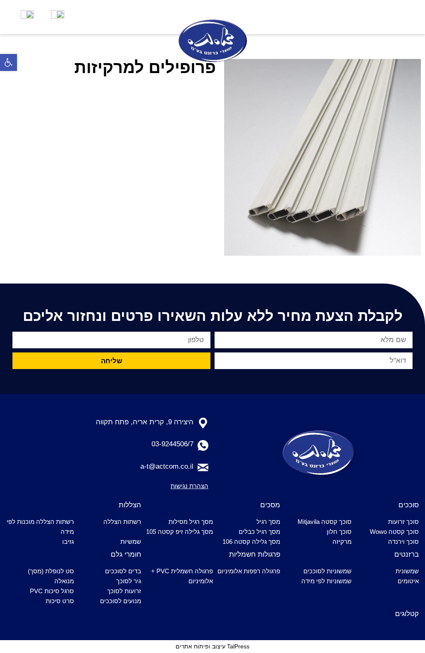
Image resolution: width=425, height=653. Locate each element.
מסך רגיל (268, 521)
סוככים (408, 505)
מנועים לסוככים (120, 600)
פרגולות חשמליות (254, 554)
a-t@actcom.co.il (166, 466)
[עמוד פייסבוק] (57, 17)
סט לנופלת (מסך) (51, 571)
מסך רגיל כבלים (259, 531)
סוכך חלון (339, 531)
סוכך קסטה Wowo (394, 531)
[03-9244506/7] (203, 445)
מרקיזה (342, 541)
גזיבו (68, 541)
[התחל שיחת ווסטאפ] (27, 17)
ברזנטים (406, 554)
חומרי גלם (126, 554)
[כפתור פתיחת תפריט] (382, 17)
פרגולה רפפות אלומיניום (248, 571)
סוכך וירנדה (403, 541)
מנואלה (64, 581)
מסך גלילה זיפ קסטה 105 (179, 531)
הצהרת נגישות (189, 485)
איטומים (408, 581)
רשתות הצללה (122, 521)
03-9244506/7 (172, 444)
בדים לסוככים (123, 571)
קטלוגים (407, 614)
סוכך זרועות (403, 521)
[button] (8, 62)
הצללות (130, 505)
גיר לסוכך (128, 581)
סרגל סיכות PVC (52, 590)
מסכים (270, 505)
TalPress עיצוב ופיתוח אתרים (212, 646)
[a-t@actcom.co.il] (203, 467)
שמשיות (130, 541)
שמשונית (407, 571)
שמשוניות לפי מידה (326, 581)
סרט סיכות (60, 600)
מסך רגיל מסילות (191, 521)
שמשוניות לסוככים (327, 571)
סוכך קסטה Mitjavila (325, 521)
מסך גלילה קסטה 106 (251, 541)
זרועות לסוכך (124, 590)
